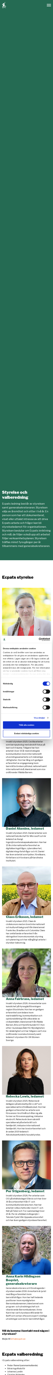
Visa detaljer (39, 718)
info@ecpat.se (18, 1339)
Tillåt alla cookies (26, 725)
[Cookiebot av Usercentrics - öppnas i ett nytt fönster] (39, 639)
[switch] (46, 691)
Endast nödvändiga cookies (26, 733)
